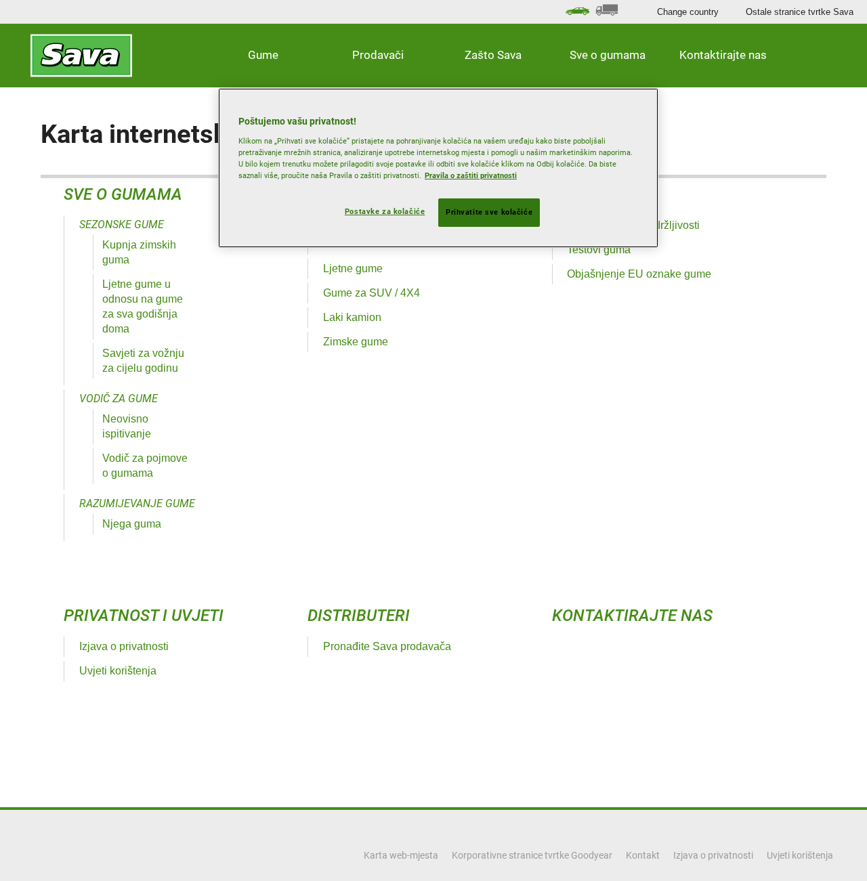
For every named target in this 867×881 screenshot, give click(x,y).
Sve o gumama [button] (608, 55)
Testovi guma (599, 249)
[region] (438, 168)
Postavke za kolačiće (385, 211)
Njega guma (131, 524)
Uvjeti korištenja (117, 670)
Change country (688, 12)
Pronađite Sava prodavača (387, 646)
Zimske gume (355, 341)
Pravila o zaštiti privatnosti (471, 175)
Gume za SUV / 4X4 (371, 293)
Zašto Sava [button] (493, 55)
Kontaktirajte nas (723, 55)
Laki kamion (352, 317)
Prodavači (378, 55)
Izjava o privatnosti (124, 646)
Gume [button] (263, 55)
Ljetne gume (353, 268)
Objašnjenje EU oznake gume (639, 274)
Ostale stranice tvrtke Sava (799, 12)
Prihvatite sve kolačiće (489, 212)
